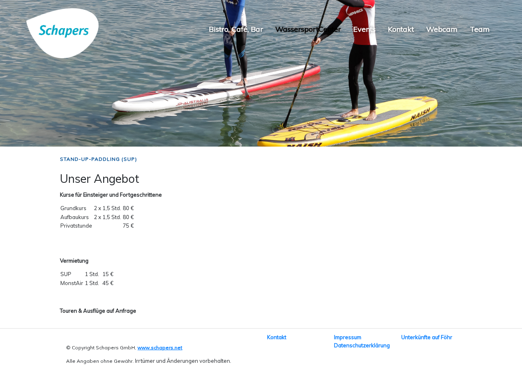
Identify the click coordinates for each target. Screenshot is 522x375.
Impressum (347, 337)
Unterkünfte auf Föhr (426, 337)
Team (480, 29)
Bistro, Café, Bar (236, 29)
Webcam (442, 29)
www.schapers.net (159, 347)
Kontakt (401, 29)
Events (364, 29)
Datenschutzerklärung (362, 345)
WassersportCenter (308, 29)
